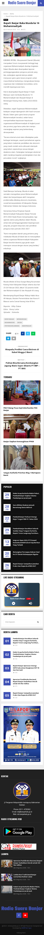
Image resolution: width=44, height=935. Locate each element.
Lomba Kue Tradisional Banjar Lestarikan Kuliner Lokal (24, 875)
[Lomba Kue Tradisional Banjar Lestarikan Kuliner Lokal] (6, 877)
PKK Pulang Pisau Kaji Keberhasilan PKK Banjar (20, 409)
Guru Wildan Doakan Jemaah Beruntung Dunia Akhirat (23, 506)
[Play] (13, 603)
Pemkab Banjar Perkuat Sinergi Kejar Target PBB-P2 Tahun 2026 (25, 518)
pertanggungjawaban (12, 326)
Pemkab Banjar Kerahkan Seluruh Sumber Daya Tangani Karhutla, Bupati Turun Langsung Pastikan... (26, 531)
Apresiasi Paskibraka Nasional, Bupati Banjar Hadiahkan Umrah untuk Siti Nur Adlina (25, 681)
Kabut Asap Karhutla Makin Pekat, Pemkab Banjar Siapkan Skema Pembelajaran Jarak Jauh (26, 495)
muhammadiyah (10, 322)
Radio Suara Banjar (22, 3)
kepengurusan (21, 319)
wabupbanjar (26, 326)
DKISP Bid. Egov (26, 928)
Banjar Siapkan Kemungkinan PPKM (19, 441)
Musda (19, 322)
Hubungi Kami (21, 933)
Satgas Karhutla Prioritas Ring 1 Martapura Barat (22, 474)
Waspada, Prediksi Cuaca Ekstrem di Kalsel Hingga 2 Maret (22, 351)
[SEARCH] (37, 622)
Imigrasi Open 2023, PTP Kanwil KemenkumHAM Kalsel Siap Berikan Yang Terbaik (26, 542)
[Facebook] (18, 915)
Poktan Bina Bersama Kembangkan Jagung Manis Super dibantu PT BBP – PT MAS (22, 365)
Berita (6, 19)
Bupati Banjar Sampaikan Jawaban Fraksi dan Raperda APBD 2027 (26, 564)
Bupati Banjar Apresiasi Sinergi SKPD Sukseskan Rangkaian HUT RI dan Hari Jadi (26, 667)
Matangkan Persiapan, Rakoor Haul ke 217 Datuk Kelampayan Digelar (26, 553)
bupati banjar (9, 319)
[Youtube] (25, 915)
